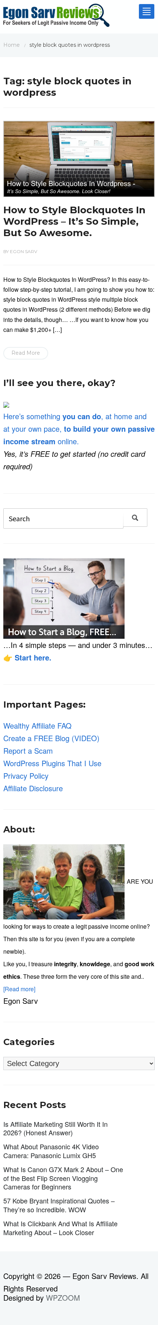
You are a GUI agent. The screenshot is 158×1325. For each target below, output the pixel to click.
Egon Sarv (23, 251)
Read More (25, 353)
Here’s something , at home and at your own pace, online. (79, 428)
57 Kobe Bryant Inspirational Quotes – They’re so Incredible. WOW (59, 1205)
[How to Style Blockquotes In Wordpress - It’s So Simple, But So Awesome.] (79, 158)
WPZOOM (63, 1297)
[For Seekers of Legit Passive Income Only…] (56, 17)
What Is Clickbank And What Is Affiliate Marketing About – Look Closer (60, 1228)
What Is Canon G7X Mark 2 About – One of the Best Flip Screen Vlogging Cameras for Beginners (63, 1177)
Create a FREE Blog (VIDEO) (51, 738)
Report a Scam (28, 750)
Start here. (33, 657)
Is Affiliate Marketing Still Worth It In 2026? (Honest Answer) (55, 1128)
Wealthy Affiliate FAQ (37, 725)
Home (11, 45)
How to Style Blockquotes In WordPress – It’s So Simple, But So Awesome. (74, 221)
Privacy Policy (26, 775)
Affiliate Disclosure (33, 788)
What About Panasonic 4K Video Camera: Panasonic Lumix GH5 (51, 1151)
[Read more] (19, 989)
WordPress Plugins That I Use (52, 763)
